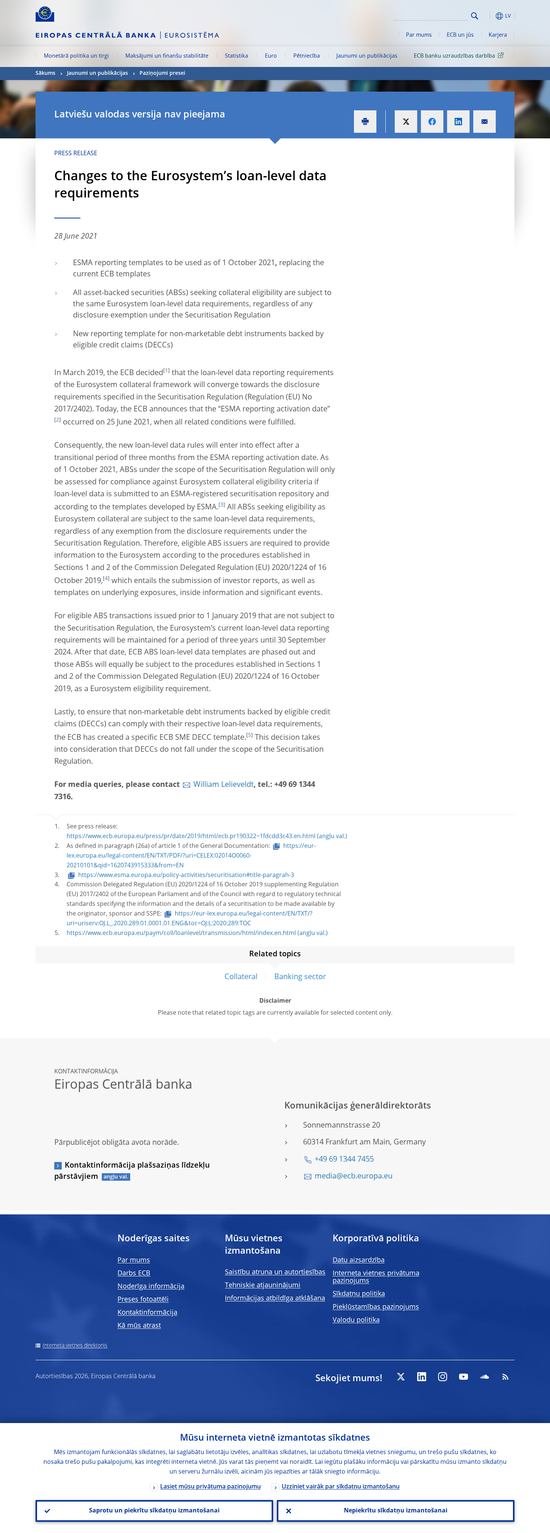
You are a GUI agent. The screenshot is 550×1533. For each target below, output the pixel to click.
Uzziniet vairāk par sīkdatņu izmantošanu (341, 1487)
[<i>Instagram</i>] (443, 1377)
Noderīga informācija (150, 1286)
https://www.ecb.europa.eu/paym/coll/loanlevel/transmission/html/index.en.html (181, 933)
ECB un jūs (460, 35)
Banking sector (300, 977)
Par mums (419, 35)
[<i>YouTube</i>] (464, 1377)
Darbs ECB (133, 1273)
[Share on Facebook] (432, 121)
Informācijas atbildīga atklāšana (275, 1298)
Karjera (498, 35)
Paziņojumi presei (162, 73)
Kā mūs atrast (139, 1325)
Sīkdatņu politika (359, 1294)
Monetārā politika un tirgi (76, 56)
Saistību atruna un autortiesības (275, 1272)
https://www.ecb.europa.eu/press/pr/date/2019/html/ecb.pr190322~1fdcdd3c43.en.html (191, 837)
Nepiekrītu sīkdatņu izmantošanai (395, 1511)
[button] (488, 16)
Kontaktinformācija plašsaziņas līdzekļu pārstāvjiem (132, 1171)
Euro (271, 56)
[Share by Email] (484, 121)
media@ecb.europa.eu (353, 1176)
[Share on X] (406, 121)
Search (474, 15)
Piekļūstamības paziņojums (376, 1307)
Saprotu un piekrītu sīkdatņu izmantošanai (154, 1511)
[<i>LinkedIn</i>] (422, 1377)
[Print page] (365, 121)
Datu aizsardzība (359, 1260)
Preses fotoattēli (143, 1299)
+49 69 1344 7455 (344, 1159)
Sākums (45, 73)
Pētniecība (306, 56)
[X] (401, 1377)
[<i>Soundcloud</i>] (485, 1377)
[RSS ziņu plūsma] (505, 1377)
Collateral (240, 977)
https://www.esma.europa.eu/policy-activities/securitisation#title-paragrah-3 (186, 876)
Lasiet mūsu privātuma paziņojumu (210, 1487)
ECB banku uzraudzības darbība (454, 56)
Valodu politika (356, 1320)
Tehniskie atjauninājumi (262, 1285)
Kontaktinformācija (147, 1312)
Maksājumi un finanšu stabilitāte (166, 56)
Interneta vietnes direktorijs (75, 1345)
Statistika (236, 56)
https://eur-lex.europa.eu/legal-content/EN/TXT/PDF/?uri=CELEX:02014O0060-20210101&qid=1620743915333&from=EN (191, 856)
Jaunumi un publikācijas (366, 56)
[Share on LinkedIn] (458, 121)
